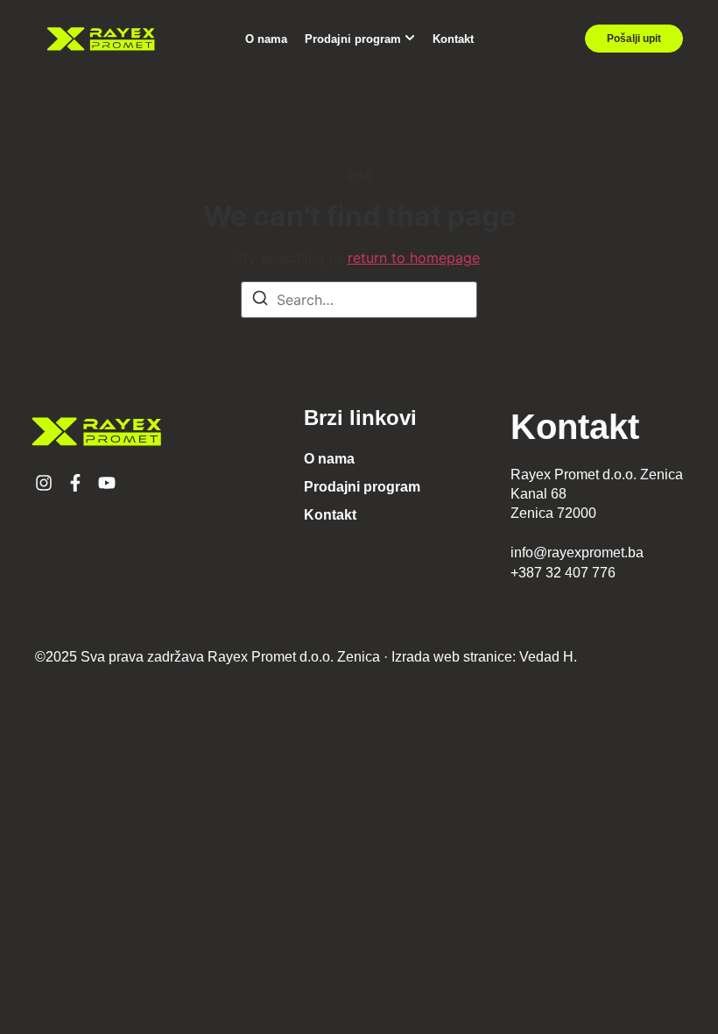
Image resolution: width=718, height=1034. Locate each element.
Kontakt (453, 39)
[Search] (260, 300)
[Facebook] (75, 483)
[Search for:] (359, 299)
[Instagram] (44, 483)
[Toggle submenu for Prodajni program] (408, 39)
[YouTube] (107, 483)
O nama (266, 39)
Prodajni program (353, 39)
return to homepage (414, 257)
